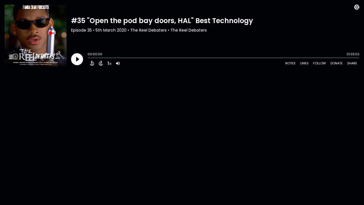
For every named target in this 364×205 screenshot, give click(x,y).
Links (304, 63)
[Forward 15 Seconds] (100, 63)
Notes (290, 63)
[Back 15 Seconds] (92, 63)
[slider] (89, 58)
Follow (319, 63)
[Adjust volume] (118, 63)
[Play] (77, 59)
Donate (336, 63)
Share (352, 63)
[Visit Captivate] (356, 8)
